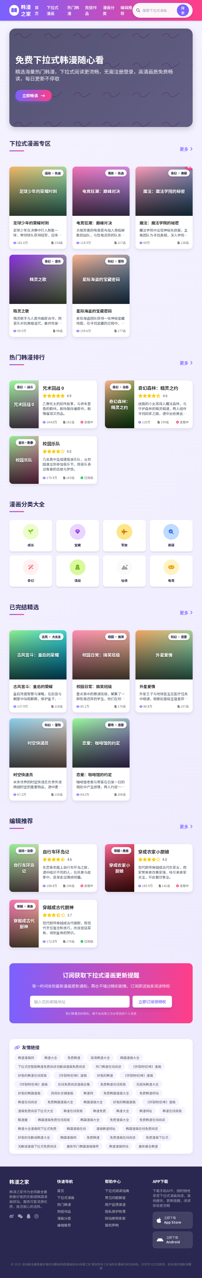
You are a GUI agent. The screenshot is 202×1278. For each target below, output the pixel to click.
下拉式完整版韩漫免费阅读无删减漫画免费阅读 (51, 1066)
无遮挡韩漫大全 (147, 1084)
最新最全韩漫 (148, 1146)
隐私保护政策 (115, 1211)
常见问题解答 (115, 1197)
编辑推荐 (126, 10)
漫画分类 (109, 10)
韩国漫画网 (68, 1137)
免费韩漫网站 (149, 1093)
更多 (184, 149)
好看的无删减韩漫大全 (34, 1137)
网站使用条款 (115, 1218)
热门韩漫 (73, 10)
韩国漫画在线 (76, 1128)
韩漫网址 (145, 1110)
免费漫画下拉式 (157, 1137)
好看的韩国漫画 (29, 1093)
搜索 (183, 10)
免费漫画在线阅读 (122, 1137)
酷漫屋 (23, 1119)
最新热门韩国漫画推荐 (83, 1146)
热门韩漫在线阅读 (108, 1066)
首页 (37, 10)
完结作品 (91, 10)
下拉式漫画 (52, 10)
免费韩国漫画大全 (116, 1093)
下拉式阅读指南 (117, 1190)
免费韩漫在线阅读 (152, 1119)
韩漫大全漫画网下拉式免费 (37, 1128)
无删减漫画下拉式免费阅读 (37, 1146)
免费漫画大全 (119, 1119)
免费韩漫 (73, 1057)
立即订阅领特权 (152, 1002)
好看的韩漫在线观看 (32, 1075)
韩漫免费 (99, 1110)
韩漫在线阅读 (27, 1102)
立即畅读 (30, 95)
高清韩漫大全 (100, 1057)
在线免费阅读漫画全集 (74, 1084)
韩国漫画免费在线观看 (54, 1119)
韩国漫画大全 (129, 1057)
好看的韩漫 (105, 1075)
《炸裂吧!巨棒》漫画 (146, 1066)
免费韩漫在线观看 (113, 1084)
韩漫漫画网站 (118, 1146)
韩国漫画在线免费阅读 (142, 1128)
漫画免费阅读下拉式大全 (35, 1110)
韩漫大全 (50, 1057)
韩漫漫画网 (26, 1057)
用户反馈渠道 (115, 1204)
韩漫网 (88, 1093)
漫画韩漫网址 (106, 1128)
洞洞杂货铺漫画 (62, 1093)
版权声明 (112, 1225)
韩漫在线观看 (73, 1110)
